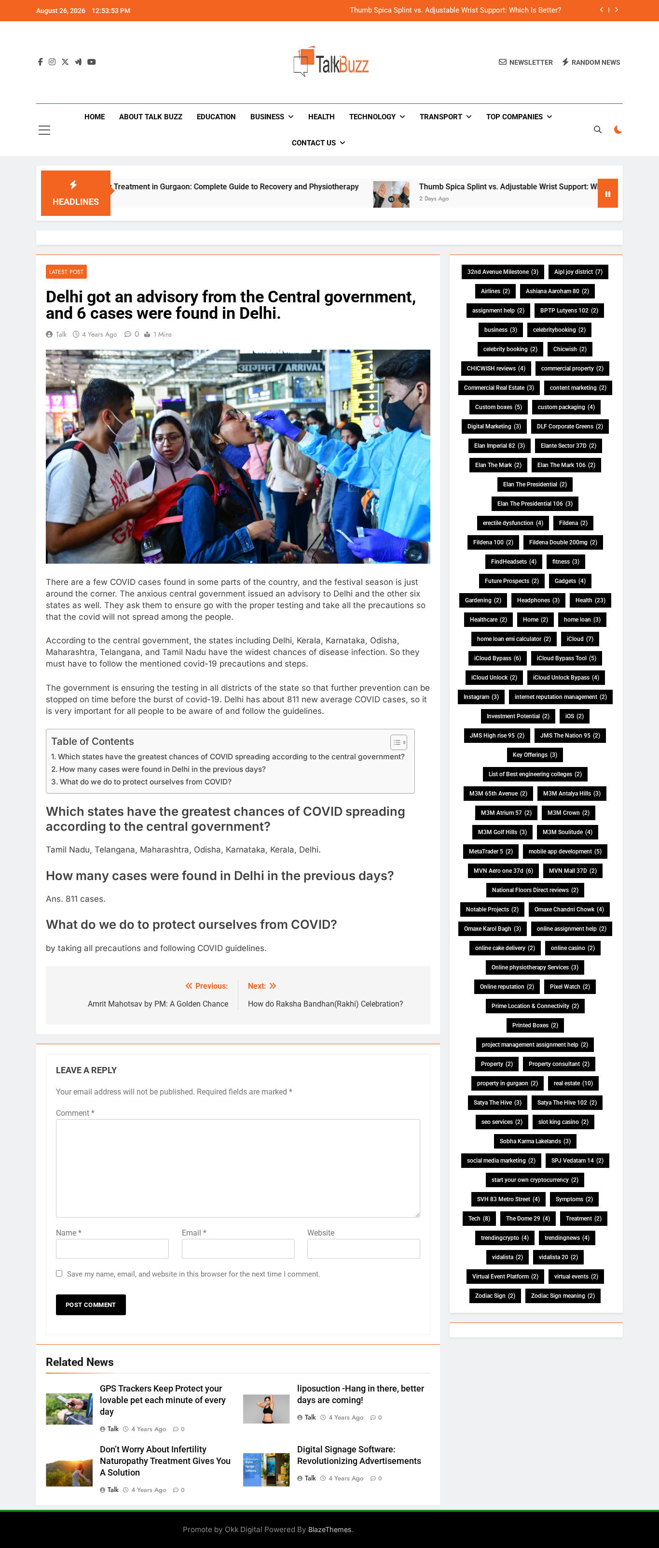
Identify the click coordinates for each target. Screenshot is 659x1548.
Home (94, 117)
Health (321, 117)
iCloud (580, 639)
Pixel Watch (570, 986)
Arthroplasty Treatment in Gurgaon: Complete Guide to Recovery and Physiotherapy (167, 186)
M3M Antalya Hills (572, 793)
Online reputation (507, 986)
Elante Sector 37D (568, 445)
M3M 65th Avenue (498, 793)
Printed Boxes (535, 1025)
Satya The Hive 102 (567, 1102)
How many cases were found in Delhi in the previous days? (162, 769)
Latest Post (66, 272)
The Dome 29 (528, 1218)
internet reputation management (561, 697)
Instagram (481, 697)
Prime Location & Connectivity (535, 1006)
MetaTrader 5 (491, 851)
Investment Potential (518, 716)
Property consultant (559, 1064)
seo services (501, 1122)
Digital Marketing (494, 426)
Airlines (495, 291)
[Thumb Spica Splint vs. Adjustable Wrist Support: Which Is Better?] (345, 199)
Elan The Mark (498, 465)
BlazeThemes (330, 1529)
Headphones (538, 600)
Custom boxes (498, 407)
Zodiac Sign (495, 1295)
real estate (573, 1083)
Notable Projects (492, 909)
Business (267, 117)
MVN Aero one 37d (503, 870)
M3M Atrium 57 (506, 813)
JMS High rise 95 (497, 735)
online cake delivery (505, 948)
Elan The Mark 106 (566, 465)
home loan (582, 619)
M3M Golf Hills (502, 832)
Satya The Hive (498, 1102)
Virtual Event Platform (505, 1276)
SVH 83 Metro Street (508, 1199)
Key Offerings (535, 755)
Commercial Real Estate (499, 387)
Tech (479, 1218)
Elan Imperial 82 (499, 445)
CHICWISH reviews (496, 368)
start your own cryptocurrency (535, 1180)
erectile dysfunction (513, 523)
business (500, 330)
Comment (75, 1113)
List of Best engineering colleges (535, 774)
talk (61, 334)
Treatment (584, 1218)
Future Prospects (512, 581)
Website (320, 1232)
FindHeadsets (513, 561)
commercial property (572, 368)
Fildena (573, 523)
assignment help (498, 310)
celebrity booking (510, 349)
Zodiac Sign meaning (563, 1295)
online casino (573, 948)
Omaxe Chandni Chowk (569, 909)
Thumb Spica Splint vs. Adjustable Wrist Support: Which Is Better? (455, 10)
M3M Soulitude (567, 832)
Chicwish (570, 349)
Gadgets (570, 581)
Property (497, 1064)
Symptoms (574, 1199)
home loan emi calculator (514, 639)
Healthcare (488, 619)
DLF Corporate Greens (570, 426)
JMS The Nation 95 (570, 735)
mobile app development (565, 851)
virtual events (576, 1276)
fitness (565, 561)
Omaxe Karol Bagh (492, 928)
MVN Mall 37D (573, 870)
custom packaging (566, 407)
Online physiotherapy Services (535, 967)
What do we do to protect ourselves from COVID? (146, 781)
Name (69, 1232)
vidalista (507, 1257)
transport (441, 117)
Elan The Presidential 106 (535, 503)
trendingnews (567, 1238)
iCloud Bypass (497, 658)
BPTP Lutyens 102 (569, 310)
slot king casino (563, 1122)
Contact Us (314, 143)
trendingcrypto (505, 1238)
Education (216, 117)
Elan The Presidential (535, 484)
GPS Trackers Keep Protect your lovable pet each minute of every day (163, 1400)
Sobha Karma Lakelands (535, 1141)
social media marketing (501, 1160)
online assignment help (571, 928)
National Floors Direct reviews (535, 890)
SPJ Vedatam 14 (577, 1160)
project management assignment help (535, 1044)
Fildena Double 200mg (563, 542)
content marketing (578, 387)
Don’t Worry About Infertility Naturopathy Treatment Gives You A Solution (165, 1461)
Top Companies (514, 117)
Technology (372, 117)
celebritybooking (559, 330)
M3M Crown (569, 813)
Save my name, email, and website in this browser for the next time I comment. (193, 1274)
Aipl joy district (578, 272)
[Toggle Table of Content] (394, 742)
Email (194, 1232)
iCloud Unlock (494, 677)
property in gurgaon (507, 1083)
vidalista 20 (558, 1257)
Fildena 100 (493, 542)
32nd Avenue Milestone (502, 272)
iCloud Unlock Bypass (566, 677)
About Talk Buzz (150, 117)
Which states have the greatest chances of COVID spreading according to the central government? (231, 756)
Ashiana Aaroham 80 (557, 291)
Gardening (483, 600)
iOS (574, 716)
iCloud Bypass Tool (566, 658)
